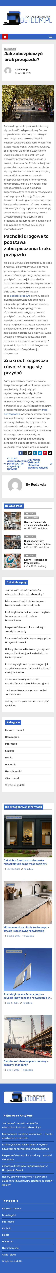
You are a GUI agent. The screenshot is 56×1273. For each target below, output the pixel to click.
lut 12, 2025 (30, 528)
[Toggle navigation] (51, 37)
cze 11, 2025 (13, 1069)
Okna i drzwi (12, 778)
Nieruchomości (32, 518)
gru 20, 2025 (14, 936)
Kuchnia (9, 750)
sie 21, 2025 (13, 1003)
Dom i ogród (12, 737)
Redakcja (23, 69)
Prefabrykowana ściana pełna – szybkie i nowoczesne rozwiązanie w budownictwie (27, 616)
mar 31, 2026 (13, 869)
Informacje (10, 49)
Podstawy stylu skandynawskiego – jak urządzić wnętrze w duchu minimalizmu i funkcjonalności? (27, 668)
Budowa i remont (14, 730)
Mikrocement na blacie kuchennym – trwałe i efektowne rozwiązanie (26, 929)
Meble (8, 757)
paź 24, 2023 (30, 547)
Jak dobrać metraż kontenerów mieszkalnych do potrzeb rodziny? (25, 862)
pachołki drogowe (20, 296)
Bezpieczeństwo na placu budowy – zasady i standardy (26, 1063)
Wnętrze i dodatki (15, 785)
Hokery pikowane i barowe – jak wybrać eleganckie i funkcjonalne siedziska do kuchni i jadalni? (27, 653)
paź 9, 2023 (30, 566)
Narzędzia (10, 764)
